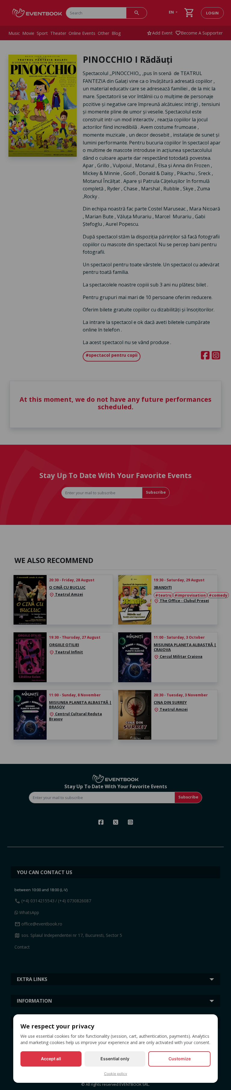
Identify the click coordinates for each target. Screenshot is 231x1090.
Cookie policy (115, 1073)
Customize (179, 1058)
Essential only (114, 1058)
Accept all (51, 1058)
